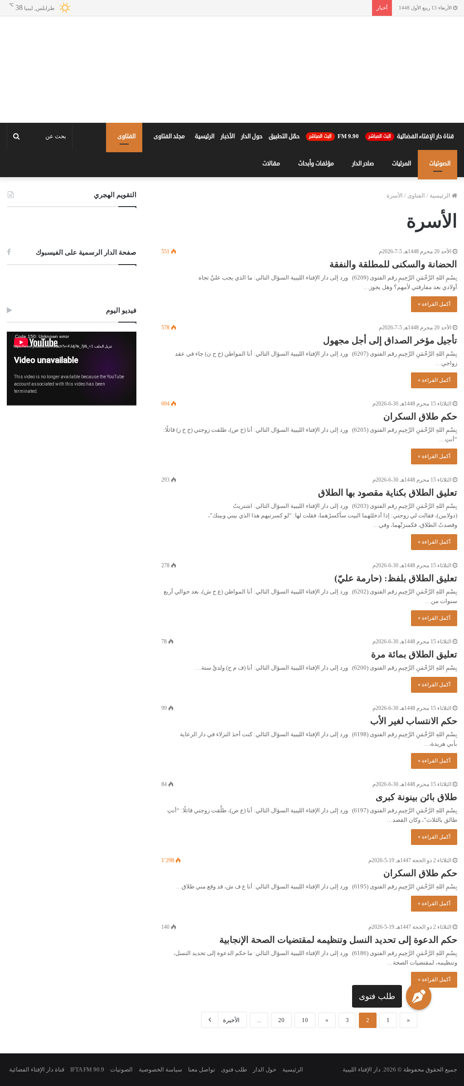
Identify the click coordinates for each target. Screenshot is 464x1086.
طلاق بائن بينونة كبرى (416, 797)
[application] (71, 368)
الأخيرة (231, 1020)
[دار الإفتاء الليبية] (232, 69)
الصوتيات (439, 163)
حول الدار (251, 136)
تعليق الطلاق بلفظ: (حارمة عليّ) (395, 578)
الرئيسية (204, 136)
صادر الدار (363, 163)
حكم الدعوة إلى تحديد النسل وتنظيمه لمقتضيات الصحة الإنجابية (338, 940)
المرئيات (401, 163)
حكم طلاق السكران (420, 416)
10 (305, 1020)
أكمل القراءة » (434, 304)
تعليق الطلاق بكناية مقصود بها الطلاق (387, 492)
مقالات (271, 163)
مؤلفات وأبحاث (316, 163)
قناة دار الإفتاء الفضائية (411, 136)
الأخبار (228, 136)
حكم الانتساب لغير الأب (413, 721)
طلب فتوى (377, 996)
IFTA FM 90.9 (87, 1069)
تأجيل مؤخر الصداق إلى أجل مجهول (390, 340)
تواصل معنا (201, 1069)
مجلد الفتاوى (169, 136)
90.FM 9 (334, 136)
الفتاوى (126, 136)
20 (281, 1020)
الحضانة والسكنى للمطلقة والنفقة (393, 264)
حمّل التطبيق (284, 136)
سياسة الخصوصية (160, 1069)
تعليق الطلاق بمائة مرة (414, 654)
